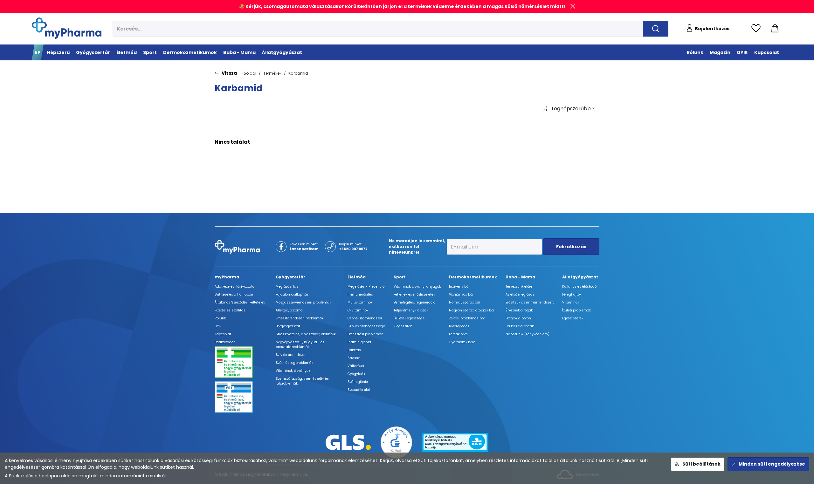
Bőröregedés (459, 326)
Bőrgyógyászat (288, 326)
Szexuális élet (359, 389)
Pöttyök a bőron (518, 318)
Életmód (357, 277)
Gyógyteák (356, 374)
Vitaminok (570, 302)
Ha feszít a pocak (520, 326)
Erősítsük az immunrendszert (530, 302)
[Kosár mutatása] (775, 29)
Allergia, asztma (289, 310)
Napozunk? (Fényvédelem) (527, 334)
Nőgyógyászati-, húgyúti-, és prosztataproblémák (300, 344)
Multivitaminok (360, 302)
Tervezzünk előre (519, 286)
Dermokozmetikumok (473, 277)
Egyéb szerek (572, 318)
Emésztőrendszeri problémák (299, 318)
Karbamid (298, 73)
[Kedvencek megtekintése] (758, 29)
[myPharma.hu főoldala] (66, 28)
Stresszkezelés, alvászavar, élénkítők (305, 334)
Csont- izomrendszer (365, 318)
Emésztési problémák (365, 334)
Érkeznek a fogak (519, 310)
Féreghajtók (571, 294)
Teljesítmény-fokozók (411, 310)
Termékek (272, 73)
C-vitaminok (358, 310)
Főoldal (249, 73)
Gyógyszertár (290, 277)
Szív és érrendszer (291, 354)
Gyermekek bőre (462, 342)
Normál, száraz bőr (464, 302)
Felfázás (354, 350)
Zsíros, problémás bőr (467, 318)
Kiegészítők (403, 326)
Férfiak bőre (458, 334)
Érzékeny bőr (459, 286)
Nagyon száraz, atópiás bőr (471, 310)
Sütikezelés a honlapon (34, 476)
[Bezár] (572, 6)
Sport (400, 277)
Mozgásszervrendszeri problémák (303, 302)
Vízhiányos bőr (461, 294)
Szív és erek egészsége (366, 326)
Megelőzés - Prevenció (366, 286)
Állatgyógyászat (580, 277)
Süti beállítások (701, 464)
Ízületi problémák (576, 310)
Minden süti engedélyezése (772, 464)
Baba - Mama (520, 277)
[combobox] (569, 108)
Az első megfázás (520, 294)
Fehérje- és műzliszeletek (414, 294)
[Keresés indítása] (655, 29)
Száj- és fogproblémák (294, 362)
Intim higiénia (359, 342)
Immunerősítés (360, 294)
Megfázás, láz (287, 286)
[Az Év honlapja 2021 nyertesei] (396, 442)
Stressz (354, 358)
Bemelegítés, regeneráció (414, 302)
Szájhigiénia (358, 381)
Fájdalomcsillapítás (292, 294)
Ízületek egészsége (409, 318)
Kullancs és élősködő (579, 286)
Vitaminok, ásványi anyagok (417, 286)
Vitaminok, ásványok (293, 370)
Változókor (356, 366)
